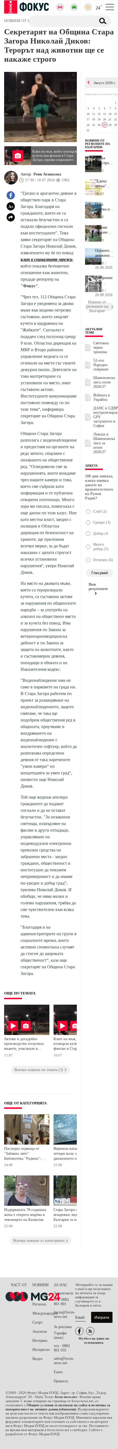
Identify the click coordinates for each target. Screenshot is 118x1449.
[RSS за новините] (90, 1331)
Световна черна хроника (101, 347)
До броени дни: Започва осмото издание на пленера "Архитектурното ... (104, 280)
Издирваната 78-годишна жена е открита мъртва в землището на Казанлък (25, 1214)
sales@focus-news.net (64, 1360)
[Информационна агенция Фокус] (79, 1331)
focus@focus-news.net (64, 1314)
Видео (37, 1359)
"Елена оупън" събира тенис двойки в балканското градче (104, 183)
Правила (61, 1381)
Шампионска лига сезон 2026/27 (104, 382)
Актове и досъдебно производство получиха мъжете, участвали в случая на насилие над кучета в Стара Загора (24, 1044)
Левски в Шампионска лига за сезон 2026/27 (104, 443)
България (39, 1295)
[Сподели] (11, 217)
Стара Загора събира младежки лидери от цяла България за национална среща (75, 1215)
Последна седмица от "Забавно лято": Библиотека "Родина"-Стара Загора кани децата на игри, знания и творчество (25, 1154)
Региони (39, 1304)
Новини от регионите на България (97, 144)
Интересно (41, 1350)
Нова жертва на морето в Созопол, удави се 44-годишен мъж (103, 207)
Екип (58, 1372)
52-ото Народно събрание (100, 364)
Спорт (37, 1322)
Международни (43, 1313)
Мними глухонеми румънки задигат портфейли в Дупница (104, 230)
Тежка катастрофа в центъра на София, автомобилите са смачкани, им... (104, 160)
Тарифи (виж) (60, 1335)
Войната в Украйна (101, 397)
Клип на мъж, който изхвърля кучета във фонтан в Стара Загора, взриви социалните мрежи (73, 1044)
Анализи (39, 1331)
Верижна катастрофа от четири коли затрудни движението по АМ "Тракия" (73, 1154)
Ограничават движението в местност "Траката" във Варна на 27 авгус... (104, 253)
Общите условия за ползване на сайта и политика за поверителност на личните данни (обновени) (57, 1407)
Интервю (39, 1341)
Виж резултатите (98, 586)
